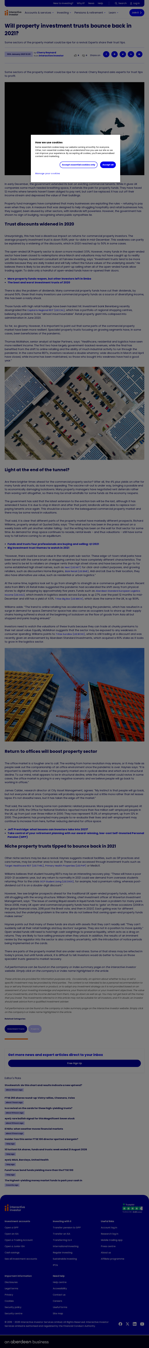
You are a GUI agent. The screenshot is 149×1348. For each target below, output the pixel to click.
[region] (75, 158)
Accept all (107, 164)
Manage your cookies (47, 173)
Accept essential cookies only (78, 164)
